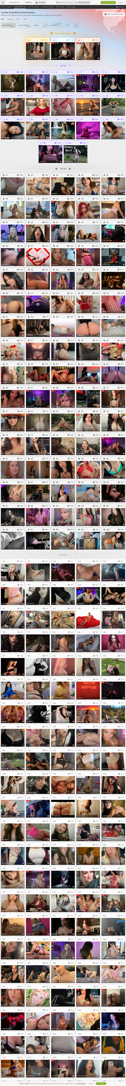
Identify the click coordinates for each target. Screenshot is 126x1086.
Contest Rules (70, 7)
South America (22, 25)
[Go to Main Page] (14, 2)
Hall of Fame (60, 7)
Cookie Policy (81, 1083)
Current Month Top (20, 7)
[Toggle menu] (3, 2)
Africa (68, 25)
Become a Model (6, 7)
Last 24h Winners (33, 7)
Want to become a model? (115, 14)
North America (7, 25)
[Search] (76, 2)
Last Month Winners (47, 7)
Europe (36, 25)
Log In (120, 2)
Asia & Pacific (54, 25)
